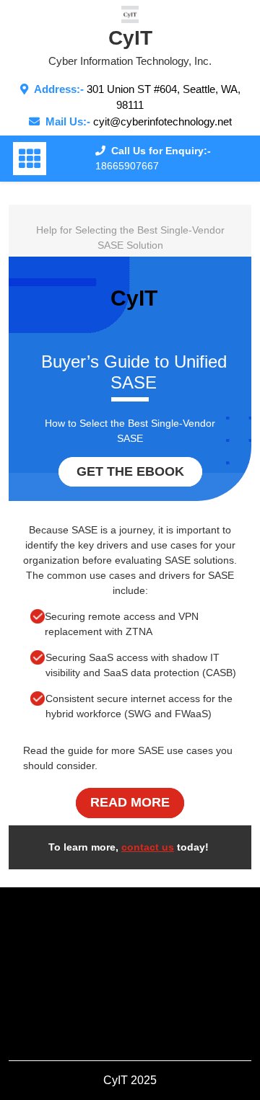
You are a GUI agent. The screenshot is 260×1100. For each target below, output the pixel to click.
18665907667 (127, 166)
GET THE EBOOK (130, 471)
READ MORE (130, 802)
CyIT (130, 38)
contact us (147, 847)
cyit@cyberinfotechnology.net (162, 121)
